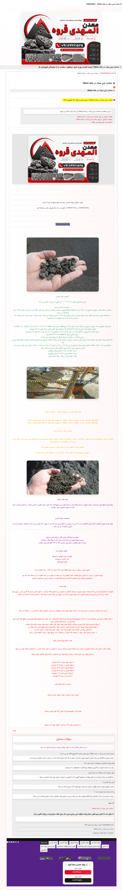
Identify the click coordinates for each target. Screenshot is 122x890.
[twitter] (10, 842)
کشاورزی (44, 850)
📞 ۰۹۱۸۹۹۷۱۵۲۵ (78, 880)
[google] (12, 842)
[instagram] (16, 842)
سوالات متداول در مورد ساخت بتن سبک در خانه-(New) (94, 119)
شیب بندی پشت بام (47, 846)
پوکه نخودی (85, 842)
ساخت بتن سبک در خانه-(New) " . (102, 808)
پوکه (99, 9)
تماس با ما (76, 9)
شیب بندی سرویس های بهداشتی (89, 846)
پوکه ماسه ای (95, 842)
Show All (44, 842)
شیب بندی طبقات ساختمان (66, 846)
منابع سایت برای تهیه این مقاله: (102, 122)
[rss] (14, 842)
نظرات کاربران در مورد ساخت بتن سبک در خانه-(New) (94, 116)
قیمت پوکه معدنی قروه (110, 9)
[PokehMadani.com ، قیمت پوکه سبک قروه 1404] (61, 38)
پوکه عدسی (53, 842)
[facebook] (7, 842)
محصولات (84, 9)
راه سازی (105, 846)
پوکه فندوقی (74, 842)
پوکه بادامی (63, 842)
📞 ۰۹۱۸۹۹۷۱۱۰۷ (78, 872)
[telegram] (18, 842)
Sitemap (68, 9)
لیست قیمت (93, 9)
